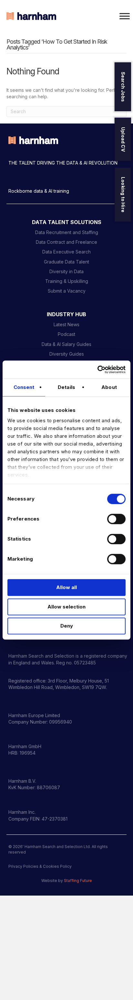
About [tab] (109, 387)
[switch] (116, 519)
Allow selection (66, 607)
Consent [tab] (24, 387)
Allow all (66, 587)
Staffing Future (78, 880)
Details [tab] (66, 387)
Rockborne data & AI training (38, 191)
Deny (66, 626)
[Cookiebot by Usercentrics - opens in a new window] (97, 369)
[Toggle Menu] (124, 16)
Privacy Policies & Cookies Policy (40, 866)
